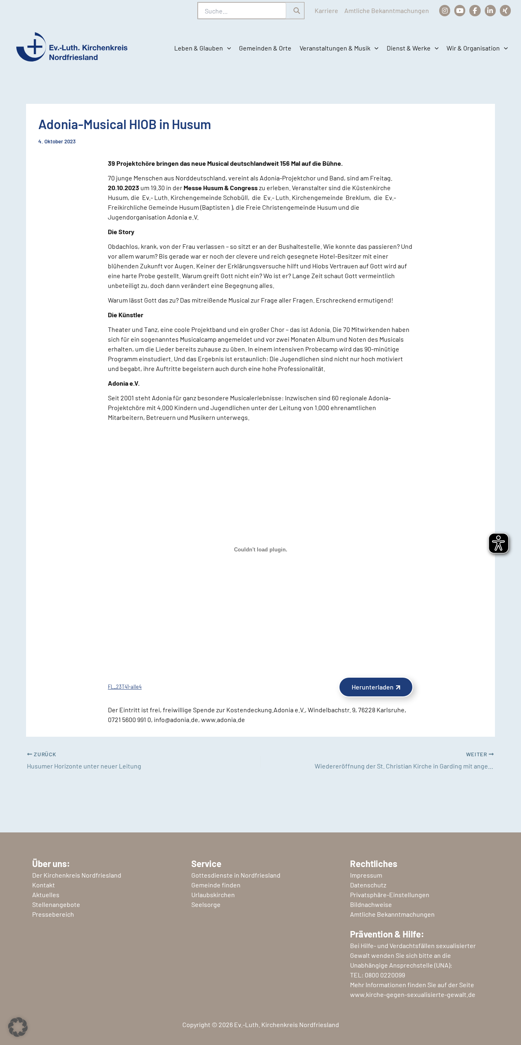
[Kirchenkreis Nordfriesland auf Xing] (505, 10)
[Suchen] (296, 10)
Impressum (366, 875)
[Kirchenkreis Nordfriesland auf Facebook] (474, 10)
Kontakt (43, 885)
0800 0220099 (385, 975)
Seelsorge (206, 904)
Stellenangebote (56, 904)
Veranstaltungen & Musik (335, 48)
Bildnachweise (371, 904)
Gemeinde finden (216, 885)
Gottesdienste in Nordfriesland (235, 875)
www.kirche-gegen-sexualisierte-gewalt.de (412, 994)
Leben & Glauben (198, 48)
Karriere (326, 10)
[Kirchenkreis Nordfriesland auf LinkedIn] (490, 10)
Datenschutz (368, 885)
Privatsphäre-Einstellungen (389, 894)
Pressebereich (53, 914)
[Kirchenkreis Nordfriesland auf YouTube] (459, 10)
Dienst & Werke (409, 48)
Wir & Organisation (473, 48)
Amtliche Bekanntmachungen (386, 10)
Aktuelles (45, 894)
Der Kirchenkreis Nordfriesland (76, 875)
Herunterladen (373, 687)
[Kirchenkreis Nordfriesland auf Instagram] (444, 10)
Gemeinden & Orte (265, 48)
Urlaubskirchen (213, 894)
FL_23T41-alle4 (125, 686)
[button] (227, 48)
